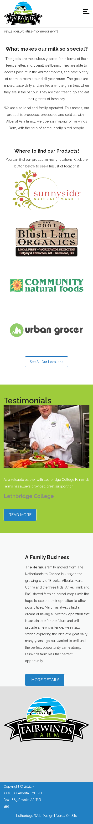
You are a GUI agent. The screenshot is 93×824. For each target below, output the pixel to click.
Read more (20, 515)
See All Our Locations (46, 362)
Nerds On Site (66, 816)
